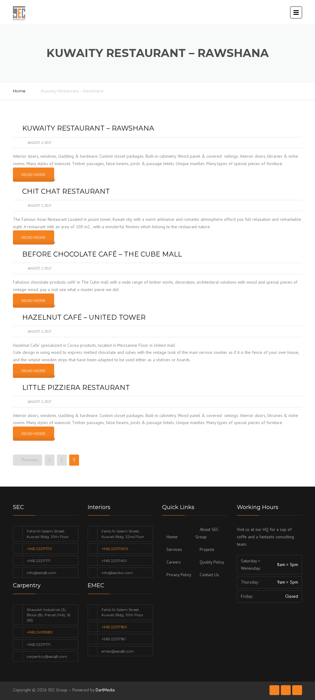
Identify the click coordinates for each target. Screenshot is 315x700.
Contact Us (209, 574)
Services (174, 549)
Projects (207, 549)
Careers (173, 562)
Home (19, 90)
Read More (34, 174)
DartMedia (105, 690)
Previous (29, 460)
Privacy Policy (178, 574)
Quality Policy (212, 562)
